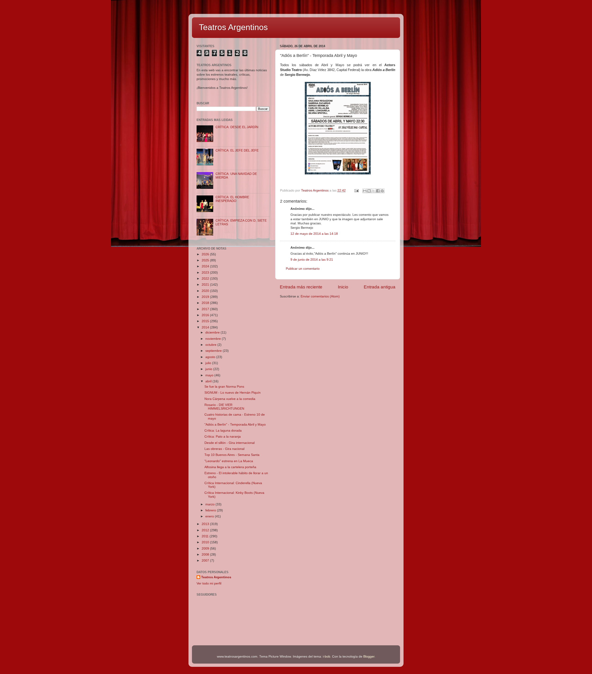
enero (210, 516)
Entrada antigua (379, 286)
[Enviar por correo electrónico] (364, 191)
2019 (206, 297)
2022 (206, 278)
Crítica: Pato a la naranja (222, 436)
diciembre (213, 332)
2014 (206, 327)
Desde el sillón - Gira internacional (229, 443)
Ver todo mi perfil (209, 583)
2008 (206, 554)
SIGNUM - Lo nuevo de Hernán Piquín (232, 392)
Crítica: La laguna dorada (223, 430)
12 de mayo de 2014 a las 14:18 (314, 233)
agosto (210, 357)
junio (209, 369)
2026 (206, 254)
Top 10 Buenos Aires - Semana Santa (231, 455)
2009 (206, 548)
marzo (210, 504)
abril (209, 381)
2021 (206, 284)
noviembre (213, 338)
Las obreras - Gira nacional (224, 449)
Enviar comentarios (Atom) (320, 296)
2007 (206, 560)
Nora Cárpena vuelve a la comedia (229, 399)
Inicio (343, 286)
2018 (206, 303)
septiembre (214, 350)
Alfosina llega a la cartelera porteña (230, 467)
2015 (206, 321)
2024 (206, 266)
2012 (206, 530)
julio (208, 363)
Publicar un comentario (303, 268)
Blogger (368, 656)
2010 (206, 542)
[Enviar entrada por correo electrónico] (356, 190)
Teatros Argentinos (233, 27)
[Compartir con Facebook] (378, 191)
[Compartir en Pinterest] (382, 191)
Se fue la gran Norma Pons (224, 386)
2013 (206, 524)
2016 (206, 315)
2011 (206, 536)
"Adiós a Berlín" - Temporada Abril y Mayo (235, 424)
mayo (209, 375)
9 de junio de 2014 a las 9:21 (311, 259)
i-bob (326, 656)
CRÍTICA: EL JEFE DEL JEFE (237, 150)
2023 (206, 272)
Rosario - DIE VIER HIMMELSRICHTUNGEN (224, 406)
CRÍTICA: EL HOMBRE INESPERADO (232, 199)
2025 (206, 260)
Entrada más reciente (301, 286)
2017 (206, 309)
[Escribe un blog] (369, 191)
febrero (211, 510)
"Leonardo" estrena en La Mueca (228, 461)
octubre (211, 344)
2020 (206, 291)
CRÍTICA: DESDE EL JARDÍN (237, 127)
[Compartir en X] (373, 191)
